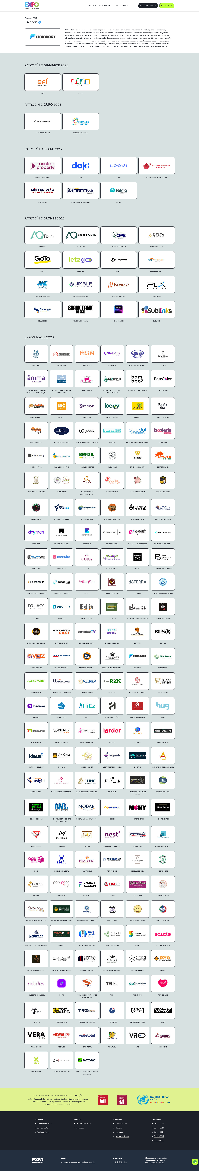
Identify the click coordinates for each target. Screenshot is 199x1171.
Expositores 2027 (44, 1124)
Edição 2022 (159, 1140)
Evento (92, 5)
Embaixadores (121, 1124)
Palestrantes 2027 (83, 1124)
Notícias (119, 1128)
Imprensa (119, 1132)
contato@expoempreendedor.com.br (79, 1162)
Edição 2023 (159, 1136)
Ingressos (166, 5)
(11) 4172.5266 (121, 1162)
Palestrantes (123, 5)
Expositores (105, 5)
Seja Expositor (148, 5)
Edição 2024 (159, 1132)
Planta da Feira (42, 1132)
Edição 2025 (159, 1128)
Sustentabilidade (122, 1136)
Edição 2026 (159, 1124)
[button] (195, 1162)
